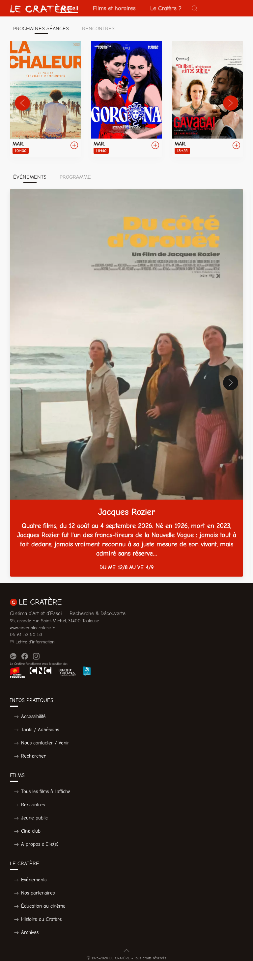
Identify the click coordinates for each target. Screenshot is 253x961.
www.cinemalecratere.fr (32, 628)
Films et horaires (114, 8)
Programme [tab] (75, 177)
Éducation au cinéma (43, 906)
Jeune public (34, 818)
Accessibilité (33, 716)
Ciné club (31, 831)
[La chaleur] (45, 99)
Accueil (69, 8)
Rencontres (33, 805)
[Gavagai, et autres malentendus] (207, 99)
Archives (30, 932)
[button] (194, 8)
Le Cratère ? (166, 8)
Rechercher (33, 756)
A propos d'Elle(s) (39, 844)
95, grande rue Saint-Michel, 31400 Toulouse (54, 621)
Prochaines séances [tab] (41, 29)
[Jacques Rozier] (126, 383)
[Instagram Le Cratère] (36, 656)
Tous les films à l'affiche (45, 791)
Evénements (33, 880)
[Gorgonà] (126, 99)
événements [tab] (29, 177)
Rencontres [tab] (98, 29)
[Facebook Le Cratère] (24, 656)
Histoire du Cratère (41, 919)
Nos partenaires (38, 893)
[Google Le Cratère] (13, 656)
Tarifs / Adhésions (40, 730)
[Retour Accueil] (41, 8)
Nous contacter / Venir (45, 743)
